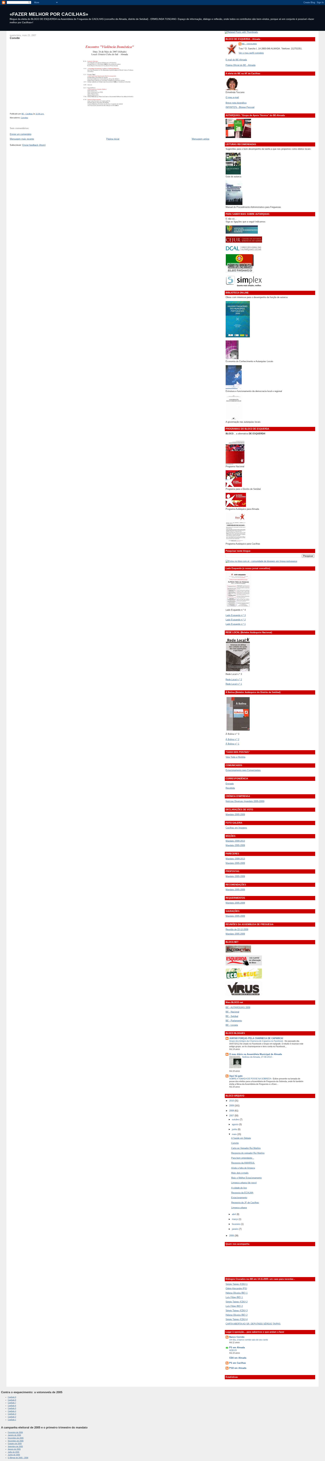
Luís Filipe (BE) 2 (234, 1306)
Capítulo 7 (12, 1403)
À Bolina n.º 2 (232, 739)
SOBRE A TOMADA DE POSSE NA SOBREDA (250, 1079)
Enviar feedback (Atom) (34, 145)
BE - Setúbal (232, 1016)
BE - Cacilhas (249, 44)
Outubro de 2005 (15, 1444)
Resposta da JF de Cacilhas (245, 1202)
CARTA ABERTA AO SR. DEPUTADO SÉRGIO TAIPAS (253, 1323)
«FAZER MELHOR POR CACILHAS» (49, 14)
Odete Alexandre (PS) (236, 1288)
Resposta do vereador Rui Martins (248, 1153)
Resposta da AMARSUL (243, 1163)
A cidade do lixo (239, 1188)
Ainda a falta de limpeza (243, 1168)
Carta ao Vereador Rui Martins (246, 1148)
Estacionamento (239, 1197)
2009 (232, 1105)
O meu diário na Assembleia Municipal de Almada (255, 1054)
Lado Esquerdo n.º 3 (236, 615)
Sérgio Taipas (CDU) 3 (236, 1310)
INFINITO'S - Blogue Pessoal (240, 107)
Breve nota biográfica (236, 103)
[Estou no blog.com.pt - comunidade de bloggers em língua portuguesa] (261, 561)
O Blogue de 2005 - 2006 (18, 1458)
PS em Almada (237, 1347)
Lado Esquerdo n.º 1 (236, 624)
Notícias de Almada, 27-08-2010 (257, 1057)
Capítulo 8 (12, 1400)
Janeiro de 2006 (14, 1435)
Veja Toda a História (235, 757)
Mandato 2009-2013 (235, 841)
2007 (232, 1115)
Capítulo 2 (12, 1417)
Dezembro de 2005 (16, 1438)
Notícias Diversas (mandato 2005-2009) (245, 801)
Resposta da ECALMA (242, 1192)
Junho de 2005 (14, 1455)
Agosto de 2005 (14, 1449)
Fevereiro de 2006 (15, 1432)
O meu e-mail (232, 97)
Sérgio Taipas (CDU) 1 (236, 1284)
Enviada (230, 783)
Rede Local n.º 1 (234, 684)
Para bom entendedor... (242, 1158)
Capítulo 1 (12, 1420)
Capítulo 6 (12, 1406)
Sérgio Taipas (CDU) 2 (236, 1301)
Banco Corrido (236, 1337)
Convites (24, 118)
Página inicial (112, 139)
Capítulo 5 (12, 1408)
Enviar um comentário (20, 134)
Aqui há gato (236, 1076)
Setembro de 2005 (15, 1446)
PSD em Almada (237, 1368)
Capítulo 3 (12, 1414)
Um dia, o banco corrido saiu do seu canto (248, 1340)
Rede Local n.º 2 (234, 679)
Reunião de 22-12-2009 (237, 929)
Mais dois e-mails (239, 1173)
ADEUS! (233, 1350)
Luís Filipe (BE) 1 (234, 1297)
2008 (232, 1110)
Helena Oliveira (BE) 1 (236, 1293)
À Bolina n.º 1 (232, 744)
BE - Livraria (232, 1025)
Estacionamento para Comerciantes (243, 770)
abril (234, 1214)
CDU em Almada (237, 1358)
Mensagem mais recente (22, 139)
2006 (232, 1235)
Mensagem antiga (200, 139)
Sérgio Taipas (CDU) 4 (236, 1319)
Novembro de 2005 (16, 1441)
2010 (232, 1100)
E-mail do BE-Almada (236, 59)
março (235, 1219)
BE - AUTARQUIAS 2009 (238, 1007)
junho (235, 1129)
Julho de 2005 (13, 1452)
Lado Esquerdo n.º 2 (236, 619)
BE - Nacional (232, 1012)
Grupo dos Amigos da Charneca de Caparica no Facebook (256, 1041)
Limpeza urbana (239, 1207)
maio (234, 1134)
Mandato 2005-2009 (235, 814)
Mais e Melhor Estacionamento (246, 1178)
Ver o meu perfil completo (251, 53)
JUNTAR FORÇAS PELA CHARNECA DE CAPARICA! (256, 1038)
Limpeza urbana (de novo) (244, 1182)
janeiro (235, 1229)
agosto (235, 1124)
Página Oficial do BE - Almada (240, 65)
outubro (236, 1119)
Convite (235, 1143)
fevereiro (236, 1224)
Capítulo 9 (12, 1397)
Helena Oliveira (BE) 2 (236, 1315)
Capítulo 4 (12, 1411)
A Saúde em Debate (241, 1138)
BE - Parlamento (234, 1020)
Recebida (230, 788)
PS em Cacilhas (237, 1363)
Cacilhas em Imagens (236, 827)
